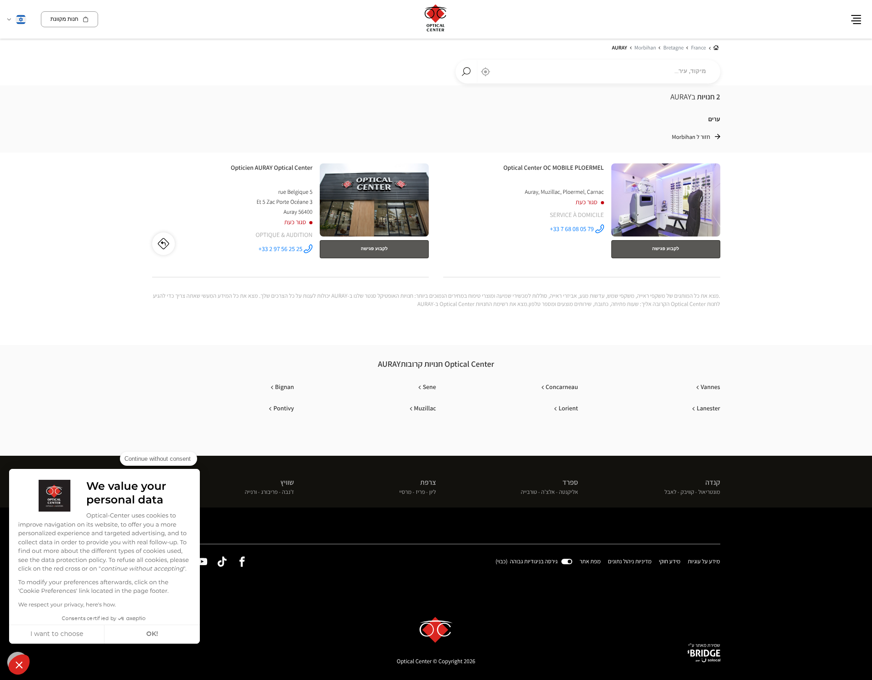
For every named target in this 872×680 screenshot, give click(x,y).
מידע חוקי (670, 562)
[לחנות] (581, 218)
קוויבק (687, 492)
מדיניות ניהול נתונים (630, 562)
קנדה (712, 482)
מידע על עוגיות (704, 562)
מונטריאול (709, 492)
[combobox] (588, 72)
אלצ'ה (548, 492)
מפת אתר (590, 561)
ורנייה (251, 492)
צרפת (428, 482)
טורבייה (529, 492)
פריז (420, 492)
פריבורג (269, 492)
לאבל (670, 492)
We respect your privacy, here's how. (67, 605)
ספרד (570, 482)
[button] (19, 664)
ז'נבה (288, 492)
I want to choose (56, 634)
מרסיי (405, 492)
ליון (432, 492)
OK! (152, 634)
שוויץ (287, 482)
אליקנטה (568, 492)
